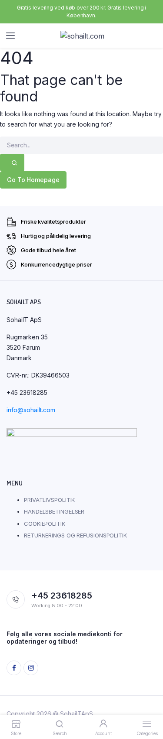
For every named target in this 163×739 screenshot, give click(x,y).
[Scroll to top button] (149, 704)
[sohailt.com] (90, 36)
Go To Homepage (33, 179)
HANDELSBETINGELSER (54, 511)
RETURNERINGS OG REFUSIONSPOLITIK (75, 535)
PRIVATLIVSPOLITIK (49, 499)
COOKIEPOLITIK (44, 523)
